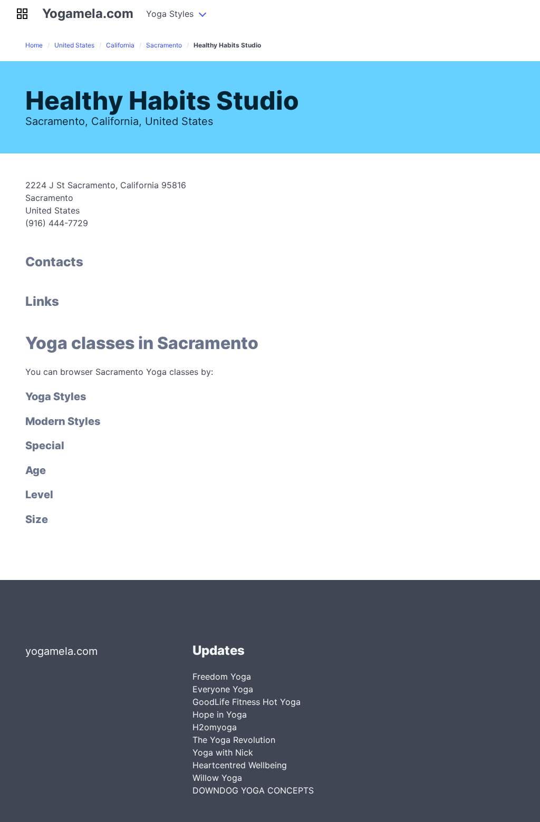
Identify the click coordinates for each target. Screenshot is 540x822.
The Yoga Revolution (233, 739)
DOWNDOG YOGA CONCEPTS (253, 790)
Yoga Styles (170, 13)
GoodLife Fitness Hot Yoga (246, 702)
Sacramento (164, 45)
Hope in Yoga (219, 714)
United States (74, 45)
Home (34, 45)
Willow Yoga (217, 777)
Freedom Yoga (221, 676)
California (120, 45)
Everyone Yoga (222, 689)
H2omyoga (214, 727)
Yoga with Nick (222, 752)
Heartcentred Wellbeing (239, 765)
